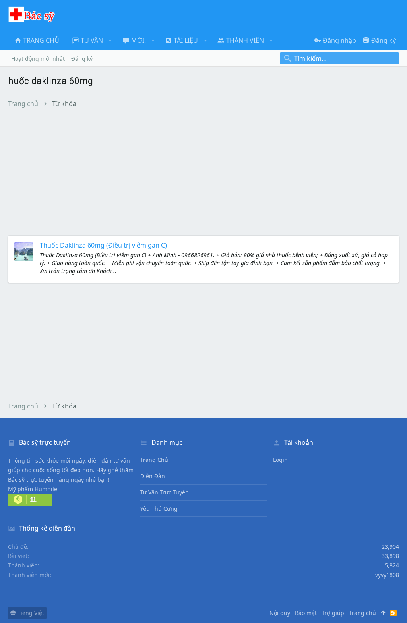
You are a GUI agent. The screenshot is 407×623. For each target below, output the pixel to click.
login (280, 459)
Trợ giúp (333, 613)
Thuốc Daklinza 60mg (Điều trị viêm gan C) (103, 245)
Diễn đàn (152, 476)
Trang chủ (154, 459)
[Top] (383, 613)
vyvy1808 (387, 575)
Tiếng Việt (30, 613)
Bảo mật (306, 613)
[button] (110, 40)
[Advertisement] (203, 171)
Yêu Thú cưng (159, 508)
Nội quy (279, 613)
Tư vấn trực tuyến (164, 492)
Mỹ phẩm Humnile (32, 489)
